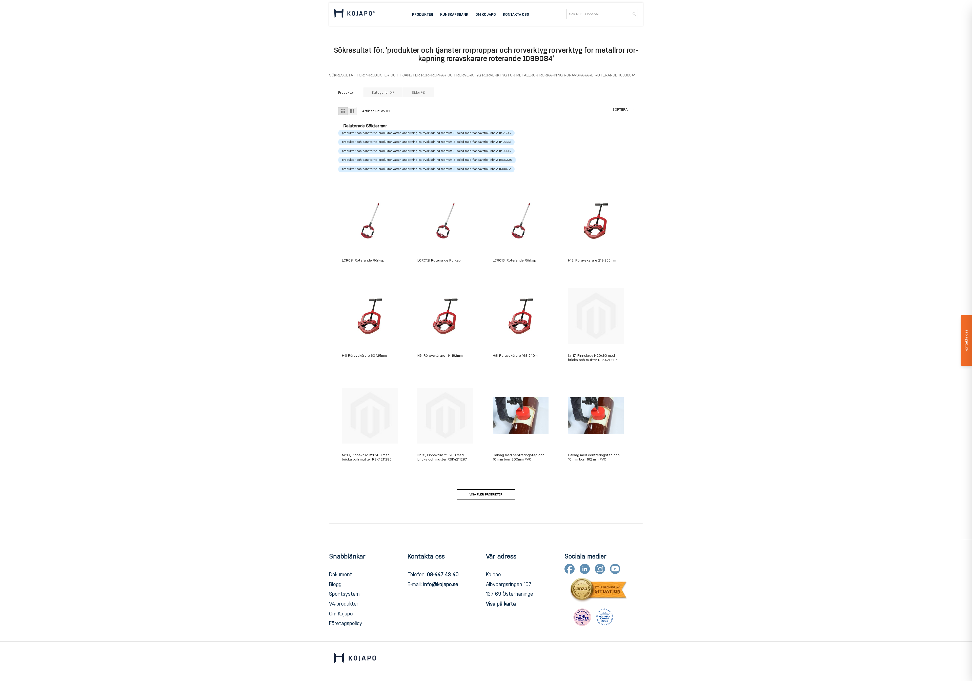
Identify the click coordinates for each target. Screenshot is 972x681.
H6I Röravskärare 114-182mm (440, 355)
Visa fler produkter (486, 494)
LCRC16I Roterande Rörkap (514, 260)
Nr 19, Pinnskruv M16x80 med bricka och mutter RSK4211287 (442, 457)
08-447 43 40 (443, 574)
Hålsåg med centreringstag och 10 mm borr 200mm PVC (518, 457)
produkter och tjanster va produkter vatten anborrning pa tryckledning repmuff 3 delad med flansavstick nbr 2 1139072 (426, 169)
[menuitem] (423, 14)
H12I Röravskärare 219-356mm (592, 260)
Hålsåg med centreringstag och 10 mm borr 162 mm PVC (594, 457)
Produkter (346, 92)
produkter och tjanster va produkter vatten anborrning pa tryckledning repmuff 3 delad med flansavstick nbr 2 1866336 (427, 160)
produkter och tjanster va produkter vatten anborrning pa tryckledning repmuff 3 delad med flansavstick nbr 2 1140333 (426, 142)
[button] (623, 109)
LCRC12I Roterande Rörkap (439, 260)
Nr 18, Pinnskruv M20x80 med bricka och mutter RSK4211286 (367, 457)
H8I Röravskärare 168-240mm (516, 355)
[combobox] (602, 14)
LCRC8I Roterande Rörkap (363, 260)
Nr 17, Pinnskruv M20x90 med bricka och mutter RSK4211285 (593, 357)
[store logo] (354, 14)
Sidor (418, 92)
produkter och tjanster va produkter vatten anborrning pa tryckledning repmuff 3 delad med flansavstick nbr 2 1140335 (426, 151)
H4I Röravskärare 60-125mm (364, 355)
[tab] (346, 92)
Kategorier (383, 92)
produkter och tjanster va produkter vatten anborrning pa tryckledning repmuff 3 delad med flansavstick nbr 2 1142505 (426, 133)
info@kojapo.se (440, 584)
